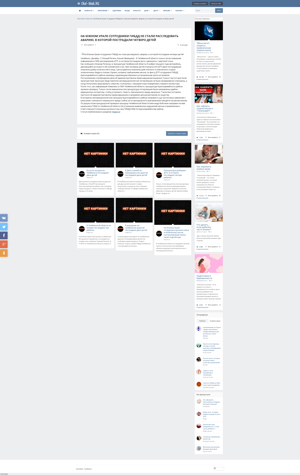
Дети (155, 11)
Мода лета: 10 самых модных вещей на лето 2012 (211, 414)
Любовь (166, 11)
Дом (146, 11)
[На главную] (89, 3)
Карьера (179, 11)
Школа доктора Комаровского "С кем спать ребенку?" (211, 426)
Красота (137, 11)
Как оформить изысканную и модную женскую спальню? (211, 402)
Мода (127, 11)
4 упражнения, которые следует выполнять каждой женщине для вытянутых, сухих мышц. (212, 331)
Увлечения (102, 11)
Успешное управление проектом (211, 438)
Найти (219, 10)
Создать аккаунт (200, 3)
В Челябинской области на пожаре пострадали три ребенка (98, 227)
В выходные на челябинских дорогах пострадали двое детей (136, 227)
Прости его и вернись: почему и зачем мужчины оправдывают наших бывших (212, 347)
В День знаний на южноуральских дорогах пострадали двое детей (136, 172)
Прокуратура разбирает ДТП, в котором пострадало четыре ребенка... (175, 174)
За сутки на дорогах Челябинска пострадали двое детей (97, 172)
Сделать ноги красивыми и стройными (208, 373)
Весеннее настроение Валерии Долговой (211, 448)
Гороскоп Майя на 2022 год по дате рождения (211, 384)
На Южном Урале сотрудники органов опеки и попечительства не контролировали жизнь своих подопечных (176, 232)
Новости (88, 11)
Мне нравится (90, 45)
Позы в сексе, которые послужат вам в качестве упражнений (211, 360)
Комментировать (202, 79)
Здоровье (116, 11)
